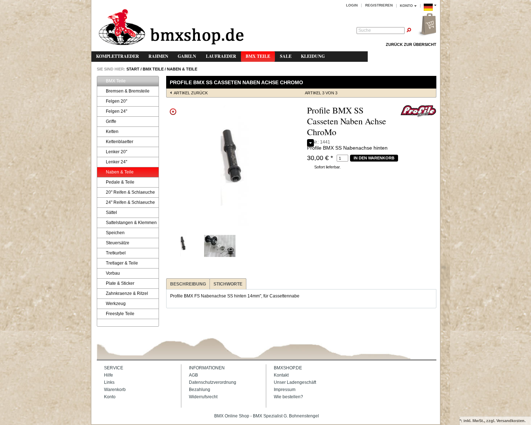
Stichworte (227, 284)
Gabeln (187, 56)
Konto (110, 396)
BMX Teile (258, 56)
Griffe (111, 121)
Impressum (284, 389)
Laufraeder (221, 56)
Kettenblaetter (119, 141)
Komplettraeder (117, 56)
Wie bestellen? (288, 396)
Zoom (173, 111)
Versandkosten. (511, 420)
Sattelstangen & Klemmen (131, 222)
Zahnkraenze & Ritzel (127, 293)
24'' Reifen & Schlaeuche (130, 202)
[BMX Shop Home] (171, 27)
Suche (364, 30)
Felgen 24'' (116, 111)
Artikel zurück (191, 93)
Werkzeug (116, 303)
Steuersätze (117, 242)
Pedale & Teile (120, 182)
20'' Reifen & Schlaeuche (130, 192)
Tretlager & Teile (122, 263)
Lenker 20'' (116, 151)
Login (352, 5)
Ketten (112, 131)
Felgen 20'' (116, 101)
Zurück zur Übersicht (411, 44)
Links (109, 382)
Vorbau (113, 273)
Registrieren (379, 5)
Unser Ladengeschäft (295, 382)
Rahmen (158, 56)
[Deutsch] (430, 12)
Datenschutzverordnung (212, 382)
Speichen (115, 232)
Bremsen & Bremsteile (128, 91)
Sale (286, 56)
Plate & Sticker (120, 283)
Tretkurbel (116, 253)
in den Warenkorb (374, 158)
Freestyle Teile (120, 313)
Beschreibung (188, 284)
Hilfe (108, 375)
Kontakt (281, 375)
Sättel (111, 212)
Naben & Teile (182, 69)
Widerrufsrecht (203, 396)
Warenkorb (115, 389)
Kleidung (313, 56)
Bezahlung (199, 389)
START (132, 69)
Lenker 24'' (116, 161)
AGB (193, 375)
